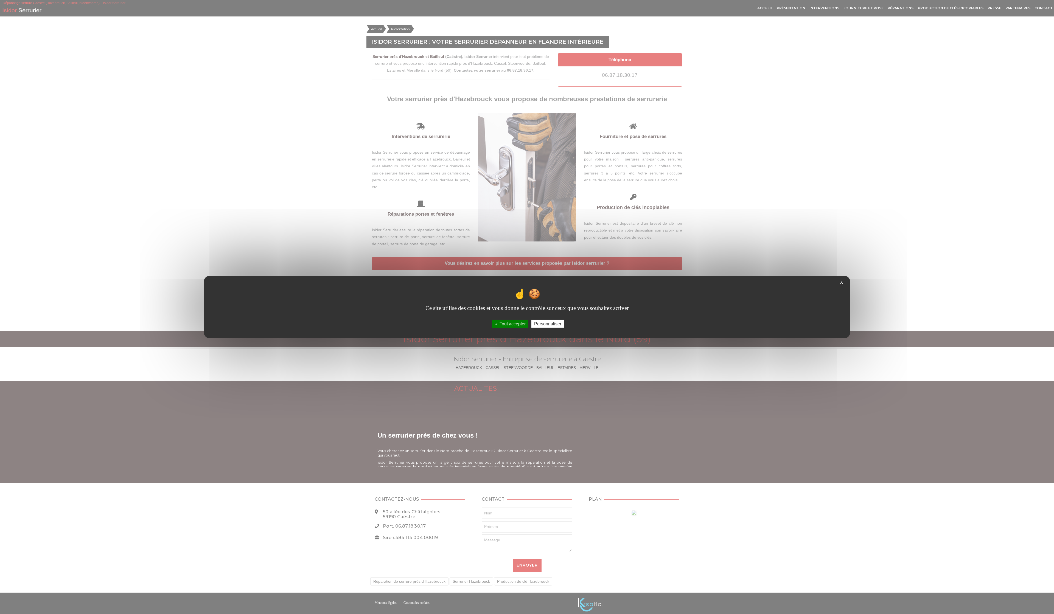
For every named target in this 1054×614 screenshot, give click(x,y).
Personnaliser (547, 323)
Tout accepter (512, 323)
